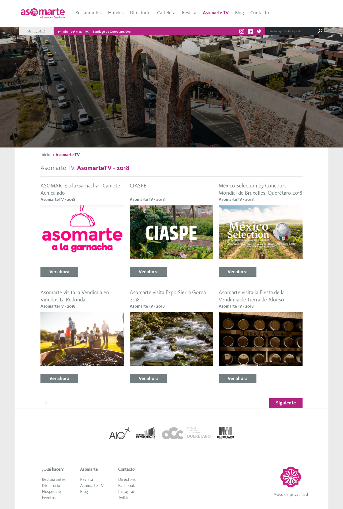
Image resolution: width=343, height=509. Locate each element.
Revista (189, 13)
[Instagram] (241, 32)
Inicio (45, 154)
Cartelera (166, 13)
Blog (239, 13)
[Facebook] (250, 32)
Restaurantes (88, 13)
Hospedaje (51, 491)
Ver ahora (59, 272)
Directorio (140, 13)
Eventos (49, 497)
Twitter (124, 497)
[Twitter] (258, 32)
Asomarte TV (216, 13)
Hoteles (116, 13)
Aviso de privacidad (291, 494)
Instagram (127, 491)
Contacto (259, 13)
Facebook (126, 485)
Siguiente (286, 403)
